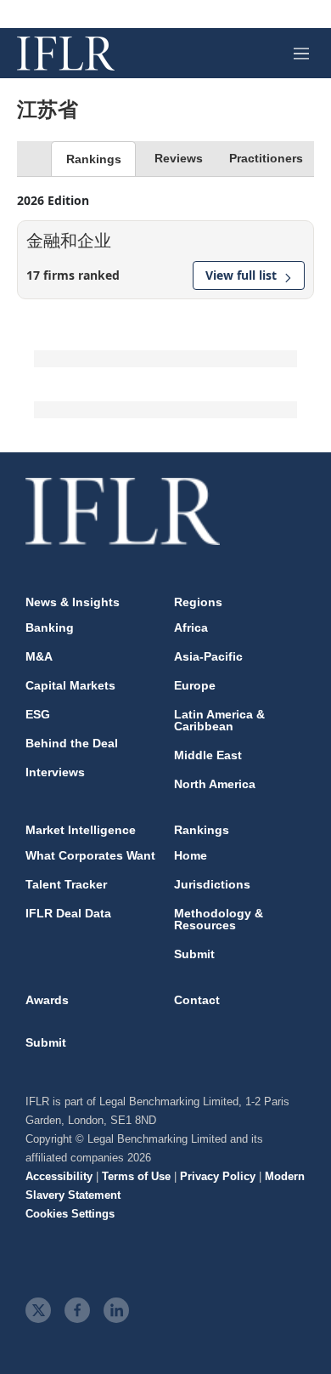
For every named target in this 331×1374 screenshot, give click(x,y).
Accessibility (59, 1176)
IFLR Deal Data (68, 913)
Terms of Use (136, 1176)
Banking (49, 627)
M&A (39, 656)
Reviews (178, 158)
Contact (197, 1000)
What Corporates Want (90, 855)
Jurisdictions (212, 884)
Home (190, 855)
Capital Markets (70, 685)
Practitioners (266, 158)
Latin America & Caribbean (219, 720)
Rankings (93, 159)
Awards (47, 1000)
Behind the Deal (71, 743)
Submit (194, 954)
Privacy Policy (217, 1176)
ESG (37, 714)
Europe (195, 685)
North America (214, 784)
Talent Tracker (66, 884)
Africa (191, 627)
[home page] (66, 54)
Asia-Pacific (208, 656)
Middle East (208, 755)
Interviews (55, 772)
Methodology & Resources (218, 919)
